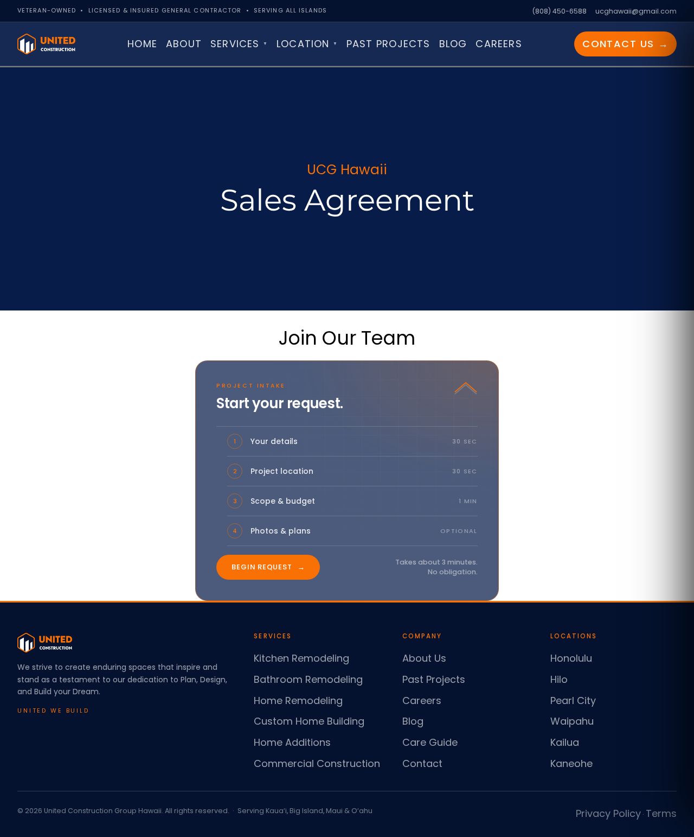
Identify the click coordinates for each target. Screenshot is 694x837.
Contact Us (625, 43)
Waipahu (572, 721)
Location (307, 43)
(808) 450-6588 (559, 11)
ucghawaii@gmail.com (636, 11)
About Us (424, 658)
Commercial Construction (317, 763)
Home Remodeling (298, 700)
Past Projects (388, 43)
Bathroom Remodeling (308, 679)
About (184, 43)
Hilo (559, 679)
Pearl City (573, 700)
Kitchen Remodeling (301, 658)
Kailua (564, 742)
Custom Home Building (309, 721)
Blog (453, 43)
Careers (498, 43)
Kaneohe (571, 763)
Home (142, 43)
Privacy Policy (608, 813)
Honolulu (571, 658)
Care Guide (430, 742)
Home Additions (292, 742)
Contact (422, 763)
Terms (661, 813)
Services (239, 43)
